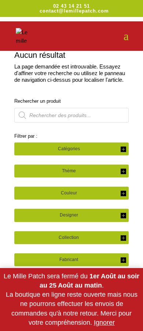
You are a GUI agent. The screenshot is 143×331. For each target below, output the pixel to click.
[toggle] (123, 150)
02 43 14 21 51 (71, 6)
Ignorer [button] (104, 322)
